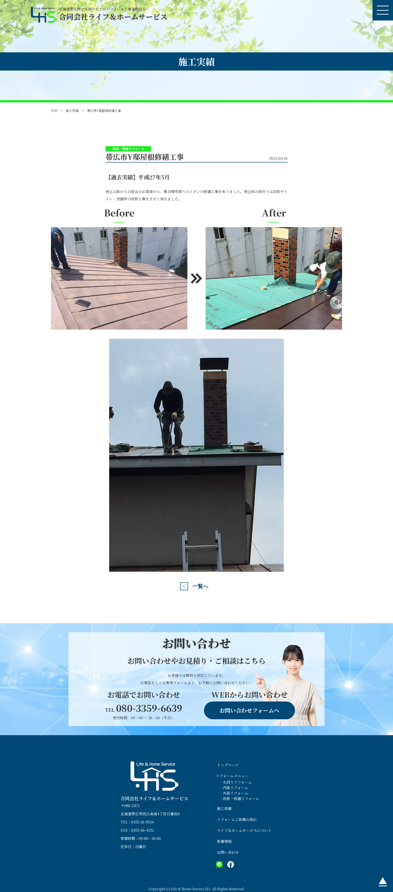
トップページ (228, 764)
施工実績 (72, 110)
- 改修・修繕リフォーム (240, 798)
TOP (54, 110)
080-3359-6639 (143, 707)
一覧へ (201, 586)
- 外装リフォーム (234, 793)
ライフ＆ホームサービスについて (244, 830)
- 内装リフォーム (234, 787)
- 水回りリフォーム (236, 782)
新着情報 (224, 841)
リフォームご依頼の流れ (237, 819)
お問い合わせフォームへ (249, 710)
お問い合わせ (228, 852)
